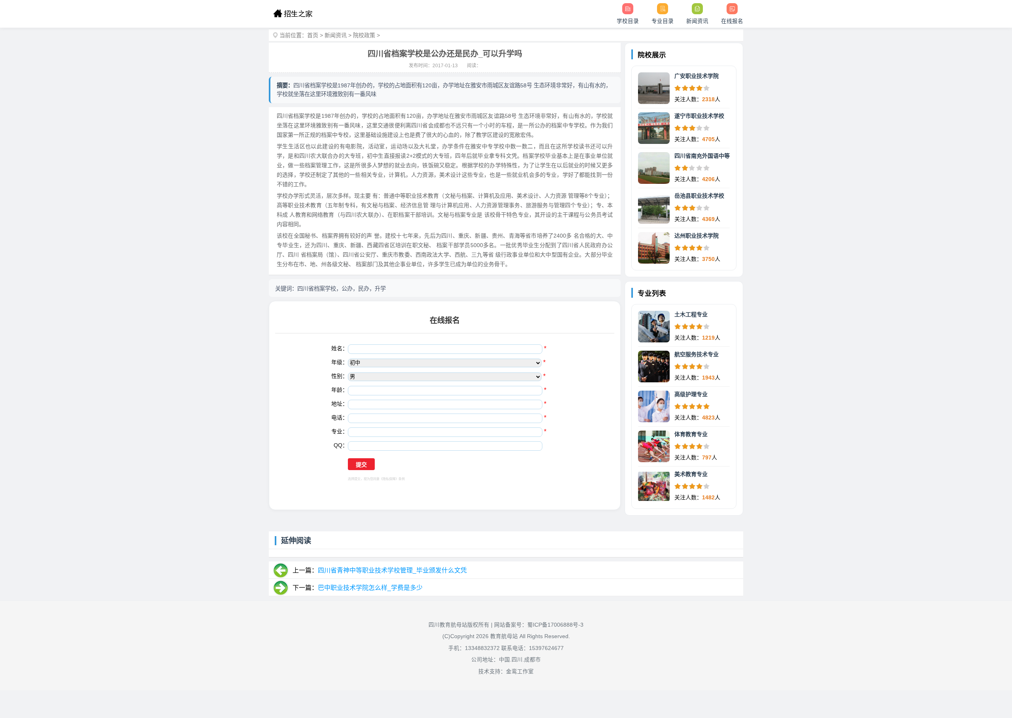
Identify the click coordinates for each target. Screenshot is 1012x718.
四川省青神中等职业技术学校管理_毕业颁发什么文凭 (392, 570)
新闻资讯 (336, 35)
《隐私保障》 (389, 479)
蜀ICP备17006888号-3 (555, 625)
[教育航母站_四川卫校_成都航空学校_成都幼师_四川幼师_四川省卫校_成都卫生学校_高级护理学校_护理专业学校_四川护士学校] (293, 14)
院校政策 (364, 35)
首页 (312, 35)
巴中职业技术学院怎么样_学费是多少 (370, 587)
